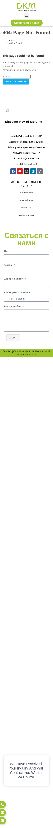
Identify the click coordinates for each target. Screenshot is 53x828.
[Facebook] (13, 171)
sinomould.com (26, 200)
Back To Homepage (16, 81)
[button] (26, 15)
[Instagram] (26, 171)
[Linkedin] (33, 171)
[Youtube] (20, 171)
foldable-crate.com (26, 215)
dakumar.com (26, 192)
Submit (13, 337)
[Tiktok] (40, 171)
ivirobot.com (26, 207)
